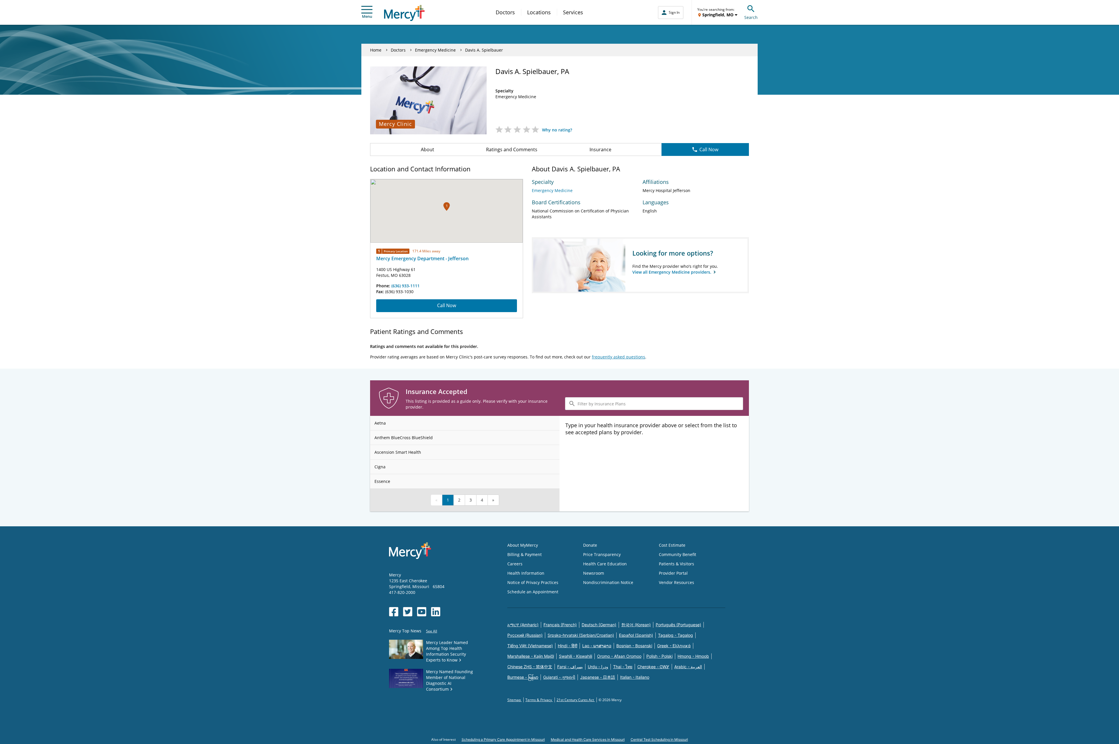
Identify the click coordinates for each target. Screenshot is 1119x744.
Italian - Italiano (634, 677)
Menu (367, 16)
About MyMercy (522, 545)
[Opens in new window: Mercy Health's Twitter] (407, 611)
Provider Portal (673, 573)
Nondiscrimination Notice (608, 582)
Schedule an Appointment (532, 592)
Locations (539, 12)
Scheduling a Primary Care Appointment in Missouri (503, 739)
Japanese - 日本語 (597, 677)
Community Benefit (677, 554)
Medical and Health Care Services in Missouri (588, 739)
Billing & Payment (524, 554)
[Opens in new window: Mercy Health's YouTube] (421, 611)
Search (751, 17)
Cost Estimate (672, 545)
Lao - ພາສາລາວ (596, 645)
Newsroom (593, 573)
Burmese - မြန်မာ (522, 677)
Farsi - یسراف (570, 666)
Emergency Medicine (435, 50)
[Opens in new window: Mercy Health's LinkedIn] (435, 611)
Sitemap (514, 699)
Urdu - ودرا (598, 666)
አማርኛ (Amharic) (523, 624)
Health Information (525, 573)
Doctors (505, 12)
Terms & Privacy (539, 699)
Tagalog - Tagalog (675, 635)
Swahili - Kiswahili (575, 656)
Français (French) (560, 624)
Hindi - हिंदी (567, 645)
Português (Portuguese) (678, 624)
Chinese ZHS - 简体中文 (529, 666)
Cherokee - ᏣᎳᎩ (653, 666)
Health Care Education (605, 564)
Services (573, 12)
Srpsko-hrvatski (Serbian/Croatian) (581, 635)
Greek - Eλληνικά (674, 645)
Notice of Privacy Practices (532, 582)
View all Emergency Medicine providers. (672, 272)
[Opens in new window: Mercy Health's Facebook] (393, 611)
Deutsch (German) (599, 624)
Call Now (708, 149)
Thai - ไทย (622, 666)
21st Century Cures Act (576, 699)
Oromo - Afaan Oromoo (619, 656)
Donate (590, 545)
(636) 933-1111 (405, 286)
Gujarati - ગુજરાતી (559, 677)
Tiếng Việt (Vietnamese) (530, 645)
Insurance (600, 149)
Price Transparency (602, 554)
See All (431, 631)
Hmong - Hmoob (693, 656)
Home (375, 50)
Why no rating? (557, 130)
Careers (514, 564)
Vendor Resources (676, 582)
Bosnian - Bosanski (634, 645)
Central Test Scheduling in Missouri (659, 739)
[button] (446, 206)
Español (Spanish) (636, 635)
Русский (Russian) (525, 635)
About (427, 149)
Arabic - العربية (688, 666)
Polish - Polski (659, 656)
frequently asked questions (618, 357)
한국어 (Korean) (636, 624)
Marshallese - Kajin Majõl (530, 656)
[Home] (404, 13)
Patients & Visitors (676, 564)
